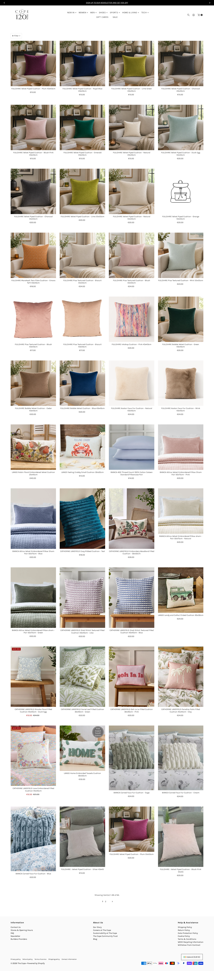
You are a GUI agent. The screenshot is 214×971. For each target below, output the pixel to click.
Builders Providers (19, 939)
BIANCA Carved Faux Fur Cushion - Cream (180, 792)
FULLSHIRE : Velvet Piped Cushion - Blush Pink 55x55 (180, 870)
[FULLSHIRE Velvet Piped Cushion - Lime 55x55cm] (82, 191)
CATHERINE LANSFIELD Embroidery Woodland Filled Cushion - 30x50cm (131, 552)
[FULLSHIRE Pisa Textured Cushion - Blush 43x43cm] (33, 319)
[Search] (188, 15)
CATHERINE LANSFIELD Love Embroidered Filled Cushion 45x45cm (33, 789)
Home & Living (129, 12)
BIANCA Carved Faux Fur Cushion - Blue (33, 873)
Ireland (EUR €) (193, 957)
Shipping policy (54, 959)
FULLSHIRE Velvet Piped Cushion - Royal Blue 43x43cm (82, 89)
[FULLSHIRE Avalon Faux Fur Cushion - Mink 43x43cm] (180, 383)
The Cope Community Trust (105, 936)
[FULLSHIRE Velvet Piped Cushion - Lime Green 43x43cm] (131, 63)
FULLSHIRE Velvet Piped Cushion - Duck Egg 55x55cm (180, 153)
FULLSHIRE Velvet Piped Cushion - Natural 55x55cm (131, 217)
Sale (115, 17)
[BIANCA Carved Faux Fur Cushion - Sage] (131, 758)
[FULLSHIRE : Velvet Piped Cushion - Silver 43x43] (82, 837)
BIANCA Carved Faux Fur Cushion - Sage (131, 792)
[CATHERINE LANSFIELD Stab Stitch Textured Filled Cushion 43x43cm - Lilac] (82, 597)
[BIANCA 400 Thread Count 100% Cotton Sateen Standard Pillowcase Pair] (131, 447)
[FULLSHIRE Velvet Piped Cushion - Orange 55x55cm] (180, 191)
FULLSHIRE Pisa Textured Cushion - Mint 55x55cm (180, 280)
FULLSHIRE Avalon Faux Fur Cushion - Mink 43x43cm (180, 409)
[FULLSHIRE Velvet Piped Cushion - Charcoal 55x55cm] (33, 191)
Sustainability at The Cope (105, 933)
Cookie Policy (184, 936)
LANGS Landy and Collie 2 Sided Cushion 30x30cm (180, 615)
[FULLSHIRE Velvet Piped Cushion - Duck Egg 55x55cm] (180, 127)
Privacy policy (16, 959)
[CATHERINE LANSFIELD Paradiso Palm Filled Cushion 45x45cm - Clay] (180, 677)
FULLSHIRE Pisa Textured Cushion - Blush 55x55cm (131, 281)
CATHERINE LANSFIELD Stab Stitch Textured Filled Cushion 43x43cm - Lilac (82, 631)
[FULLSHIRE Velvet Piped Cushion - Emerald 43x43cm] (82, 127)
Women (82, 12)
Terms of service (40, 959)
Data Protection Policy (188, 933)
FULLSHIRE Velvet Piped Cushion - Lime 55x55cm (82, 216)
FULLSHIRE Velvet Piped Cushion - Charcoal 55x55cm (33, 217)
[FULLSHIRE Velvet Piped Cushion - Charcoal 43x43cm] (180, 63)
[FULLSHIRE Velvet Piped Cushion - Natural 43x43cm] (131, 127)
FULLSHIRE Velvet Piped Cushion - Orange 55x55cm (180, 217)
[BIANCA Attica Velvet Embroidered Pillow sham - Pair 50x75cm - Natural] (180, 511)
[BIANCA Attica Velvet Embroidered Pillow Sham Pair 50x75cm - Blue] (33, 518)
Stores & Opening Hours (22, 930)
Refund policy (28, 959)
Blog (95, 939)
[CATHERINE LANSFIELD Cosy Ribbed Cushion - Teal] (82, 518)
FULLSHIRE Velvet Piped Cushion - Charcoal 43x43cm (180, 89)
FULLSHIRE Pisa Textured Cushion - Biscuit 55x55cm (82, 281)
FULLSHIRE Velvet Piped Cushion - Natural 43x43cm (131, 153)
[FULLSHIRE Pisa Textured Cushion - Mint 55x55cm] (180, 255)
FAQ (12, 933)
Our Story (97, 927)
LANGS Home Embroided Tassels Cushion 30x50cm (82, 774)
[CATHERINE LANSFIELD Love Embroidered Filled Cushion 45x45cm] (33, 756)
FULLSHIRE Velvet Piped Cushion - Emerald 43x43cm (82, 153)
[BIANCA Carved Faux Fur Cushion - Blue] (33, 839)
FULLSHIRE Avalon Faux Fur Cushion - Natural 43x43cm (131, 409)
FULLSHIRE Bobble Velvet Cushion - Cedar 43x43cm (33, 409)
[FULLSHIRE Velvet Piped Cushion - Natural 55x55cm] (131, 191)
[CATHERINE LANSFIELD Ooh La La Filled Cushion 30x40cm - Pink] (131, 677)
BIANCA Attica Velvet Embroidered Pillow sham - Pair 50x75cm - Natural (180, 537)
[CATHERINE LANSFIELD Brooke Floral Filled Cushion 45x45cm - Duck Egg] (33, 677)
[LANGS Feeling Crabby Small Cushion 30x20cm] (82, 447)
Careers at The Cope (102, 930)
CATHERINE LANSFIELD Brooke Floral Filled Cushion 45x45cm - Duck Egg (33, 710)
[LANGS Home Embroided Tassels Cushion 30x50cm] (82, 748)
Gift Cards (102, 17)
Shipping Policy (185, 927)
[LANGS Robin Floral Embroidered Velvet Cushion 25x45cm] (33, 447)
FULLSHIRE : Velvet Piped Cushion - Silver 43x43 (82, 869)
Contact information (69, 959)
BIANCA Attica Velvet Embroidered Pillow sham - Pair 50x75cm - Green (33, 631)
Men (92, 12)
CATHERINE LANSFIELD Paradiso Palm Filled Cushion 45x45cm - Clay (180, 710)
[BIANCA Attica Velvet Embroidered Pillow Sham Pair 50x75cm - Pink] (180, 447)
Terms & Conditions (187, 939)
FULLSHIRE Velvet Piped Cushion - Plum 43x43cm (33, 88)
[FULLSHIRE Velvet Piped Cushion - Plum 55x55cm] (131, 829)
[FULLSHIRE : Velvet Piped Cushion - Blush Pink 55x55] (180, 837)
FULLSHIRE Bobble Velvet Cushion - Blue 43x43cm (82, 408)
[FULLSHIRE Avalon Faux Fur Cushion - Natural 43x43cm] (131, 383)
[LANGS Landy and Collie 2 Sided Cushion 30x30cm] (180, 590)
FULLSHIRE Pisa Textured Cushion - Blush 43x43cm (33, 345)
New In (70, 12)
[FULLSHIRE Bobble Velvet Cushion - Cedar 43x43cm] (33, 383)
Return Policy (184, 930)
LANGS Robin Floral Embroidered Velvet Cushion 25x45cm (33, 473)
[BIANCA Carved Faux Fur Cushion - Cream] (180, 758)
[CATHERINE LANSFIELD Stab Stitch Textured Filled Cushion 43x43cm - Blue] (131, 597)
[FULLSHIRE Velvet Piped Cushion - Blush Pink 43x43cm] (33, 127)
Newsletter (15, 936)
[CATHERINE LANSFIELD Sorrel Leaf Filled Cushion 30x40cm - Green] (82, 677)
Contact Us (16, 927)
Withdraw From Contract (189, 945)
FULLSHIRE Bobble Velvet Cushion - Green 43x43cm (180, 345)
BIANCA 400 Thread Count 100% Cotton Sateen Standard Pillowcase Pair (132, 473)
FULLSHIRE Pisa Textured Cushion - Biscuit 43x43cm (82, 345)
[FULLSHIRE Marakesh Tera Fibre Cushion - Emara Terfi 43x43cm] (33, 255)
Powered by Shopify (36, 963)
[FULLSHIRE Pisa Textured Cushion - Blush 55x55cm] (131, 255)
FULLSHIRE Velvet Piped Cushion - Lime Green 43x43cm (131, 89)
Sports (114, 12)
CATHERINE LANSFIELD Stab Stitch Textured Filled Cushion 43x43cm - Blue (132, 631)
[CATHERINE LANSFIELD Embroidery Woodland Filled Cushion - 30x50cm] (131, 518)
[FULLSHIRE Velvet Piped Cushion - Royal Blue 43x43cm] (82, 63)
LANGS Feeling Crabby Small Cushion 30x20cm (82, 472)
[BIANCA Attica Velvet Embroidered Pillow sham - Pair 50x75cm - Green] (33, 597)
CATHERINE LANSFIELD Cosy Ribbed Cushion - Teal (82, 551)
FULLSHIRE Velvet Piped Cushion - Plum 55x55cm (132, 854)
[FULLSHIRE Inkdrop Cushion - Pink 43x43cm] (131, 319)
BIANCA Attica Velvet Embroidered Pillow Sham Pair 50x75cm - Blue (33, 552)
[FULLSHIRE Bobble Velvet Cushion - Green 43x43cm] (180, 319)
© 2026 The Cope (18, 963)
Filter (16, 36)
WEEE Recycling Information (190, 942)
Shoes (102, 12)
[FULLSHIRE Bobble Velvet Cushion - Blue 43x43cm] (82, 383)
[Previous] (4, 2)
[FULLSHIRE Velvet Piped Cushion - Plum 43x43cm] (33, 63)
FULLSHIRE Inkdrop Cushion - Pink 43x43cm (131, 344)
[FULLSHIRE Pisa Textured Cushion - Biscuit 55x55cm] (82, 255)
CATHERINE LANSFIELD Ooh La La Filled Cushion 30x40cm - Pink (131, 710)
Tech (144, 12)
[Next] (209, 2)
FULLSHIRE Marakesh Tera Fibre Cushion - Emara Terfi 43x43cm (33, 281)
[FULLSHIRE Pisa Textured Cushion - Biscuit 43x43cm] (82, 319)
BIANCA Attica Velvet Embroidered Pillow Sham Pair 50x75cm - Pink (181, 473)
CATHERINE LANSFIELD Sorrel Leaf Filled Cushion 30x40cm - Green (82, 710)
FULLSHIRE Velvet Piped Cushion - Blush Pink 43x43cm (33, 153)
